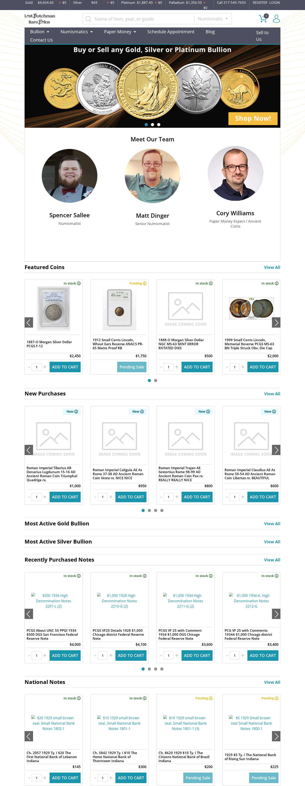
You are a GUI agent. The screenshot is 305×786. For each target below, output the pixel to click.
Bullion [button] (37, 32)
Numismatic (211, 19)
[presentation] (29, 322)
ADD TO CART (65, 367)
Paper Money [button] (117, 32)
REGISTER (260, 2)
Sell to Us (262, 35)
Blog (210, 32)
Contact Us (41, 40)
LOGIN (274, 2)
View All (272, 267)
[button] (146, 124)
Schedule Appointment (170, 32)
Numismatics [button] (74, 32)
